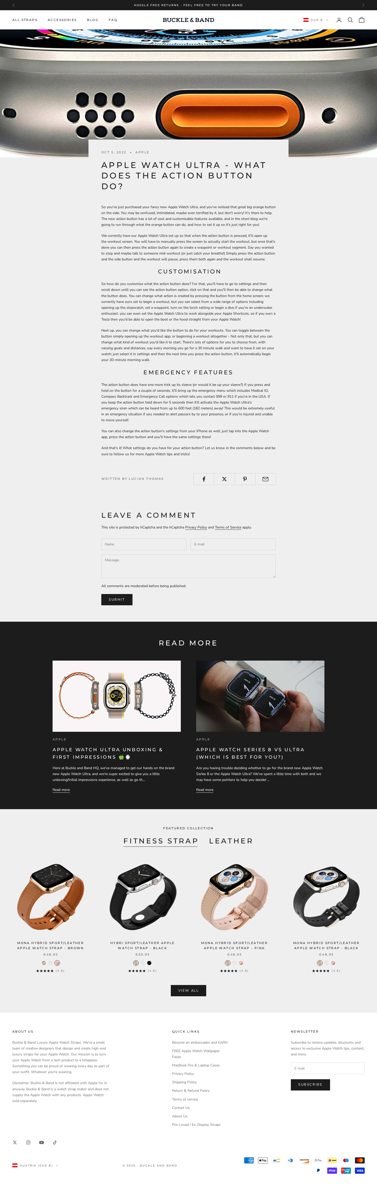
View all (188, 990)
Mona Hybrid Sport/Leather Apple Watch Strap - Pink (234, 945)
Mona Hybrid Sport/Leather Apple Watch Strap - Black (326, 945)
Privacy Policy (196, 527)
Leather (231, 840)
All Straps (24, 20)
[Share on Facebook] (204, 479)
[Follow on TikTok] (54, 1142)
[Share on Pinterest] (245, 479)
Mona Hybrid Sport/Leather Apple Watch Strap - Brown (50, 945)
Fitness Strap (161, 840)
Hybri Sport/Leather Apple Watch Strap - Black (142, 945)
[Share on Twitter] (224, 479)
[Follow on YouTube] (41, 1142)
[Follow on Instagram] (28, 1142)
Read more (61, 789)
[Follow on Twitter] (14, 1142)
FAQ (113, 20)
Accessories (62, 20)
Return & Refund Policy (191, 1090)
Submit (117, 599)
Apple (142, 152)
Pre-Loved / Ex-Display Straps (196, 1124)
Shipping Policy (184, 1082)
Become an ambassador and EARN (199, 1042)
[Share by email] (265, 479)
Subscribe (310, 1084)
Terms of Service (228, 527)
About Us (179, 1116)
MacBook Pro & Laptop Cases (196, 1065)
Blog (92, 20)
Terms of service (185, 1099)
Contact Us (181, 1107)
